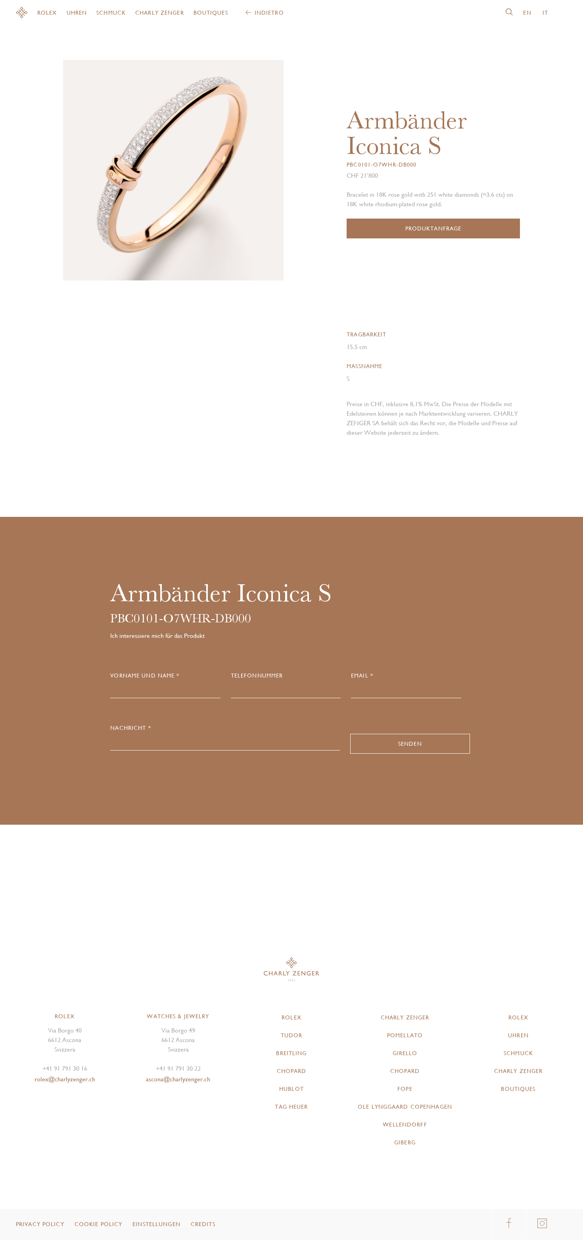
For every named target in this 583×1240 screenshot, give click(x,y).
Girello (405, 1053)
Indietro (269, 13)
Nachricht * (130, 728)
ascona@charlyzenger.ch (178, 1079)
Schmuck (111, 13)
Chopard (292, 1071)
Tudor (292, 1035)
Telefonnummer (257, 675)
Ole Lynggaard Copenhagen (405, 1107)
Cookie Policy (99, 1224)
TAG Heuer (291, 1107)
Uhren (77, 13)
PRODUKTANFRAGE (433, 228)
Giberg (405, 1142)
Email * (362, 675)
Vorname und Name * (144, 675)
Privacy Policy (40, 1224)
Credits (203, 1224)
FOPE (404, 1089)
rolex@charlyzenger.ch (65, 1079)
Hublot (291, 1089)
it (545, 13)
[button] (228, 173)
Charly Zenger (159, 13)
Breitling (291, 1053)
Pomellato (405, 1035)
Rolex (47, 13)
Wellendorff (405, 1124)
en (527, 13)
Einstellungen (156, 1224)
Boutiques (211, 13)
